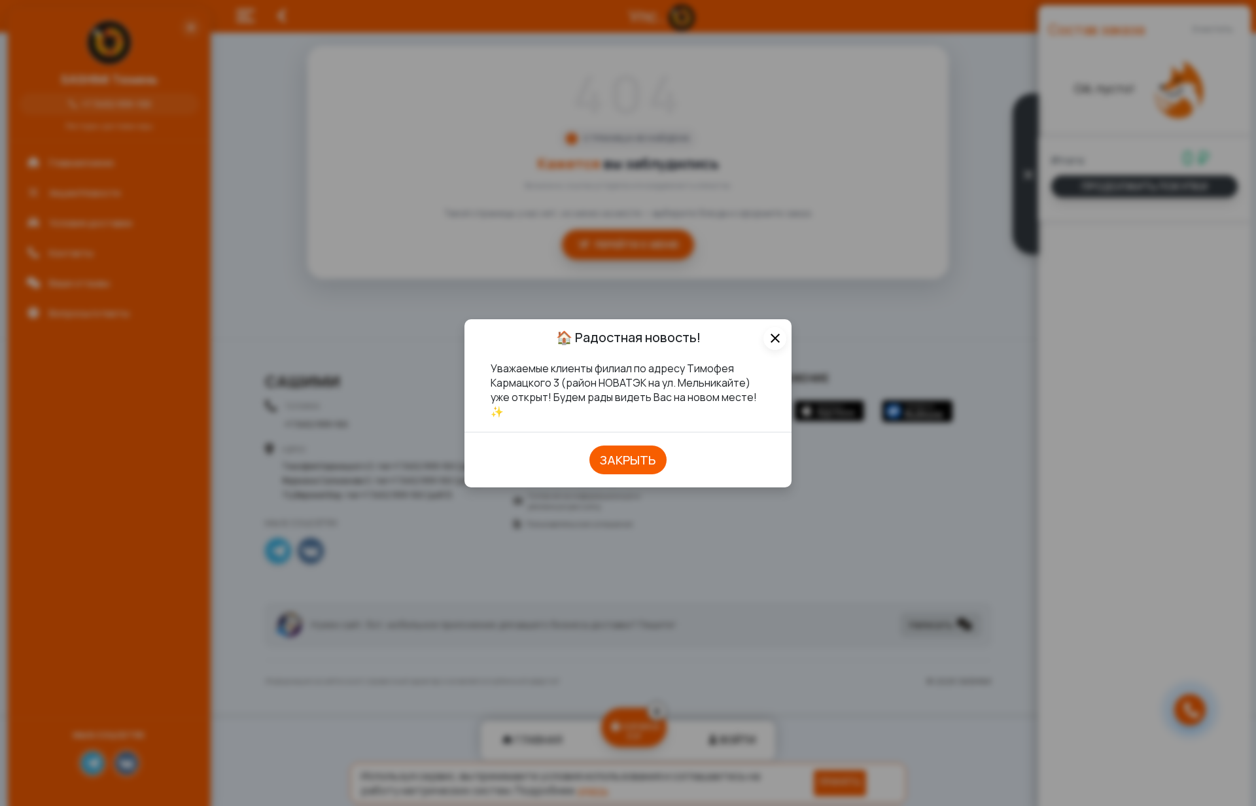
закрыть (628, 459)
